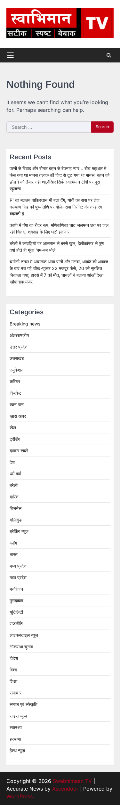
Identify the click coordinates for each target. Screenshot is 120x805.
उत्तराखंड (17, 358)
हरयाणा (15, 739)
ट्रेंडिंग (15, 439)
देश (12, 462)
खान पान (17, 404)
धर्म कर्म (15, 473)
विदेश (14, 658)
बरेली (14, 485)
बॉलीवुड (16, 519)
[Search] (109, 55)
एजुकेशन (16, 370)
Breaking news (25, 323)
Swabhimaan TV (72, 781)
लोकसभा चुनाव (21, 646)
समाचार (15, 692)
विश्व (13, 669)
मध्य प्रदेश (18, 566)
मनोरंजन (16, 589)
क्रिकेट (15, 393)
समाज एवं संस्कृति (23, 704)
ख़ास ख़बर (18, 416)
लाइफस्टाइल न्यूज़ (24, 635)
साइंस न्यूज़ (18, 716)
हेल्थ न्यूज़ (17, 750)
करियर (15, 381)
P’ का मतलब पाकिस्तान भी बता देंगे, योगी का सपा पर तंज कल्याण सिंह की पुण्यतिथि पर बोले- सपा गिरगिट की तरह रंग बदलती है (56, 206)
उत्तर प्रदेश (19, 346)
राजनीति (16, 623)
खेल (13, 427)
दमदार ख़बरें (19, 450)
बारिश (14, 496)
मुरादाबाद (16, 600)
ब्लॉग (13, 543)
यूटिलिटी (16, 612)
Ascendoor (65, 788)
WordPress (19, 796)
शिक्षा (13, 681)
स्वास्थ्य (16, 727)
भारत (14, 554)
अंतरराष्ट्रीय (19, 335)
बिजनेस (15, 508)
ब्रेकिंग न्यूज (19, 531)
